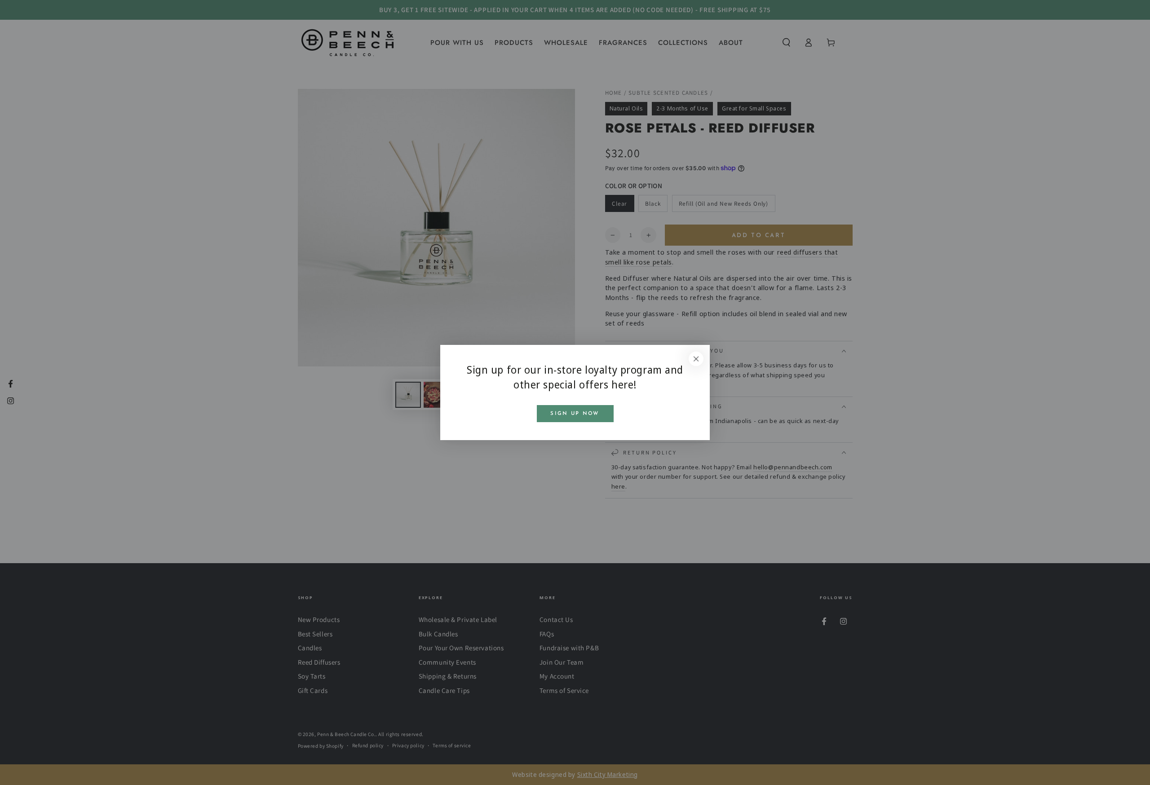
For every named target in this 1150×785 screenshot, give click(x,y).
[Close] (696, 358)
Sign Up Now (574, 413)
